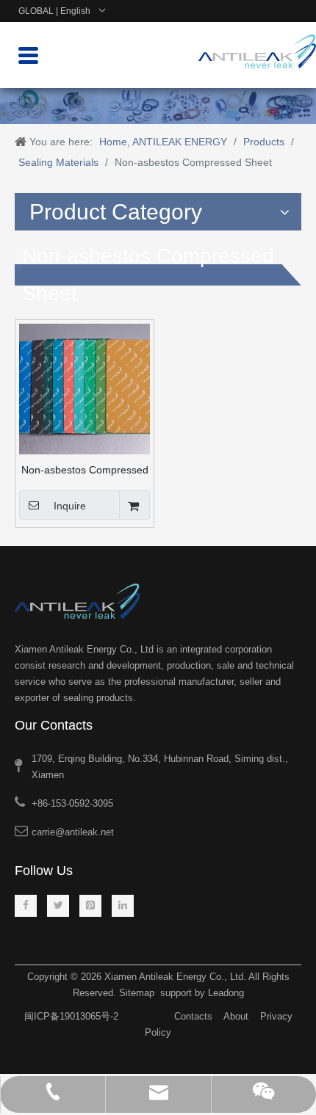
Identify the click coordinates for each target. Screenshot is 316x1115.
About (235, 1016)
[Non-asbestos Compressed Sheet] (84, 388)
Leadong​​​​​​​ (226, 992)
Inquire (70, 506)
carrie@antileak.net (73, 832)
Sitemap (136, 992)
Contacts (193, 1016)
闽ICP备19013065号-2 (71, 1016)
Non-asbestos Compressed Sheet (84, 470)
